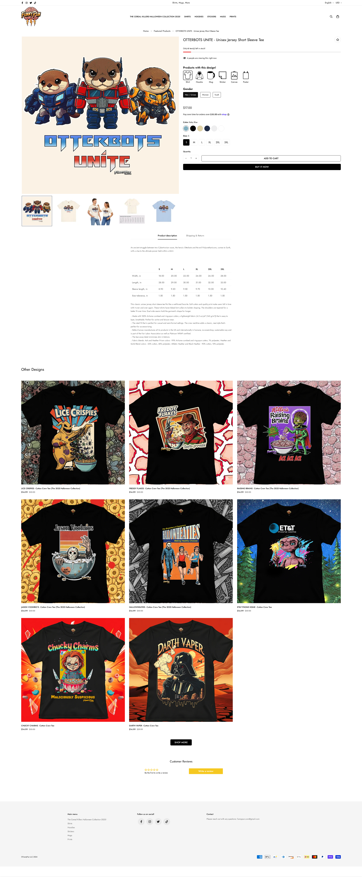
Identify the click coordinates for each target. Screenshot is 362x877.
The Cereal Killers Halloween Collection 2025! (155, 16)
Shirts (187, 16)
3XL (226, 142)
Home (146, 31)
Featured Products (162, 31)
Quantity (187, 151)
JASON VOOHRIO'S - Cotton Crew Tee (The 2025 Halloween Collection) (53, 607)
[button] (337, 16)
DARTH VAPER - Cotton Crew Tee (143, 725)
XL (209, 142)
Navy (207, 128)
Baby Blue (186, 128)
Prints (233, 16)
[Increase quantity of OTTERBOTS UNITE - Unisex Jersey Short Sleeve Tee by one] (196, 158)
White (221, 128)
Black (193, 128)
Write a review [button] (205, 771)
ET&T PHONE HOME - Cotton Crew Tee (254, 607)
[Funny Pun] (31, 17)
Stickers (211, 16)
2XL (218, 142)
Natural (200, 128)
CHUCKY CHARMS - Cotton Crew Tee (37, 725)
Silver (214, 128)
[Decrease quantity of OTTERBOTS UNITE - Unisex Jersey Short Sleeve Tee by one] (186, 158)
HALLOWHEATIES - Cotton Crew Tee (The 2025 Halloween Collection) (160, 607)
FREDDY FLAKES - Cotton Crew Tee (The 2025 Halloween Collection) (159, 488)
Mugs (223, 16)
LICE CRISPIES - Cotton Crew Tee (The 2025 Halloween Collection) (50, 488)
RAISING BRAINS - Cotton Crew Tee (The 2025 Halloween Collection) (268, 488)
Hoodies (199, 16)
